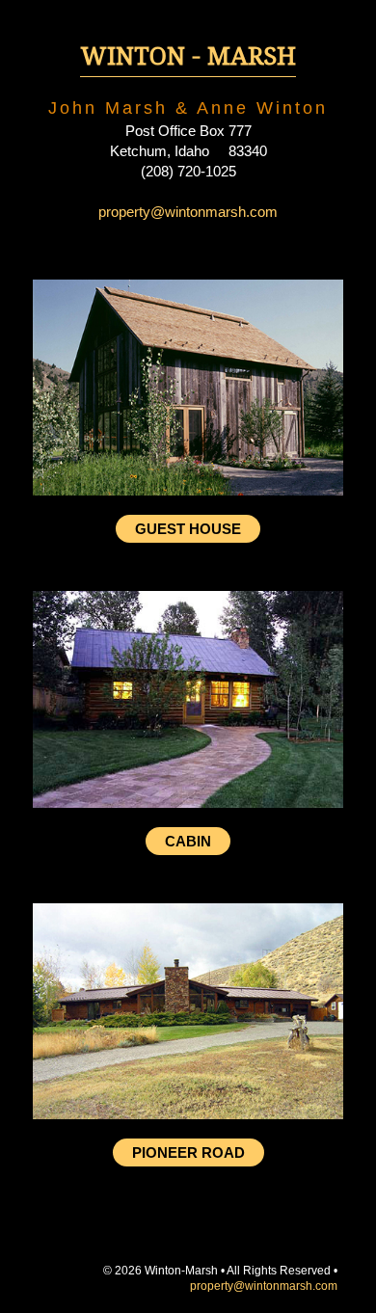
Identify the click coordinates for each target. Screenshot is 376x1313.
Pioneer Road (188, 1152)
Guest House (188, 529)
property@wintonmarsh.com (188, 211)
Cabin (188, 841)
